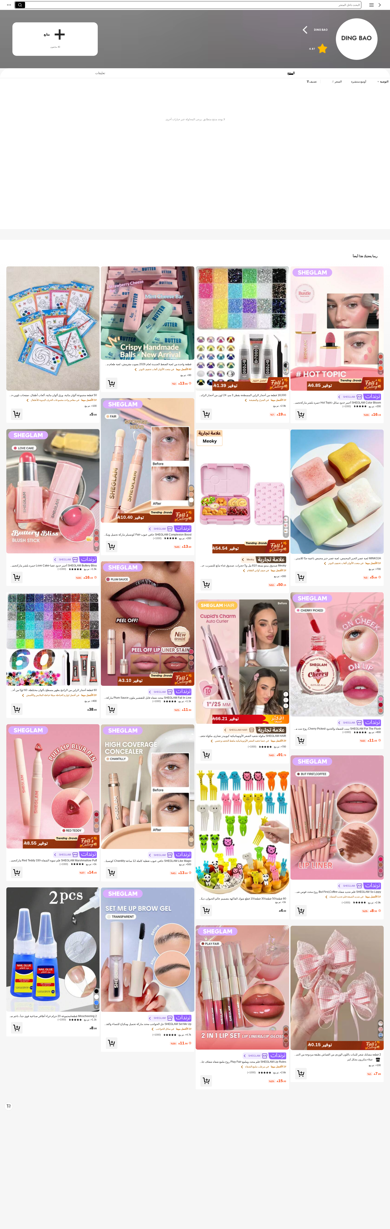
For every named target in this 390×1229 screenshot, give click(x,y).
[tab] (98, 73)
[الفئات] (371, 5)
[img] (337, 384)
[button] (380, 5)
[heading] (218, 29)
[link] (356, 39)
